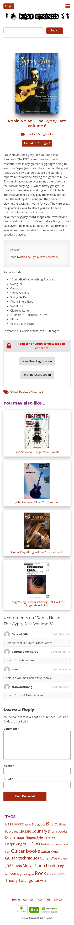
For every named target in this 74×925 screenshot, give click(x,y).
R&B (13, 874)
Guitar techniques (22, 858)
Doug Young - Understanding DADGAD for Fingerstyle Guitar (37, 603)
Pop (61, 865)
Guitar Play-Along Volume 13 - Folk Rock (37, 552)
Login (9, 6)
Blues (52, 823)
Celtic (15, 831)
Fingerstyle (34, 837)
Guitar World (50, 858)
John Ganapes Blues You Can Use (37, 502)
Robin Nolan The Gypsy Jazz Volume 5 (33, 257)
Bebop (27, 824)
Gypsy (32, 391)
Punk (7, 874)
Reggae (30, 874)
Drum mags (15, 837)
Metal (28, 865)
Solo (61, 873)
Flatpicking (13, 844)
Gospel (54, 844)
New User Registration (37, 361)
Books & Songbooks (40, 134)
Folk (27, 843)
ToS (47, 899)
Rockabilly (52, 874)
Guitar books (18, 391)
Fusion (45, 844)
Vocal (43, 880)
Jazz (40, 391)
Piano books (45, 865)
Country (39, 831)
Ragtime (21, 874)
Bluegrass (38, 824)
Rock (40, 873)
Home (16, 899)
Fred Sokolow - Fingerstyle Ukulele (37, 452)
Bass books (14, 824)
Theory (11, 880)
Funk (35, 843)
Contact (28, 899)
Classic (25, 831)
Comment (11, 729)
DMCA (58, 899)
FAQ (39, 899)
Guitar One (49, 851)
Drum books (57, 831)
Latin (18, 866)
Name (8, 766)
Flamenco (49, 837)
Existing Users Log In (37, 375)
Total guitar (29, 880)
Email (8, 779)
